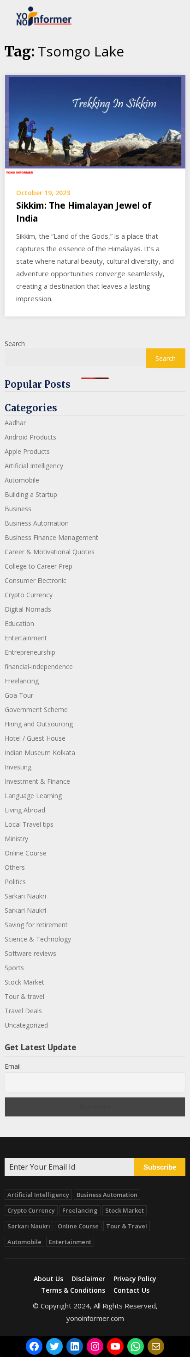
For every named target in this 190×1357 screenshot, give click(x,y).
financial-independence (39, 666)
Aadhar (15, 422)
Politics (15, 881)
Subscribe (159, 1167)
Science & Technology (38, 939)
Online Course (26, 853)
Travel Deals (23, 1010)
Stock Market (24, 982)
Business (18, 508)
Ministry (16, 838)
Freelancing (22, 680)
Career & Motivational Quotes (50, 551)
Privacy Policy (134, 1279)
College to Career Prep (38, 566)
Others (15, 867)
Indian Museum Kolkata (40, 752)
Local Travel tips (29, 824)
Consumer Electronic (35, 580)
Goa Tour (19, 695)
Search (15, 343)
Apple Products (27, 451)
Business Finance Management (51, 537)
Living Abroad (25, 810)
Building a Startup (31, 494)
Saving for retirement (36, 924)
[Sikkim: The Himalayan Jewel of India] (95, 125)
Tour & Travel (126, 1226)
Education (19, 623)
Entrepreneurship (30, 652)
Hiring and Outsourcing (39, 723)
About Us (48, 1279)
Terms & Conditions (73, 1290)
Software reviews (30, 953)
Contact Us (131, 1290)
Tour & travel (24, 996)
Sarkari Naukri (25, 896)
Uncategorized (26, 1025)
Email (13, 1066)
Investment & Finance (37, 781)
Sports (14, 967)
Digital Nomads (28, 609)
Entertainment (26, 637)
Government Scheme (36, 709)
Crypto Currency (29, 594)
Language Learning (33, 795)
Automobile (22, 480)
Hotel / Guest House (35, 738)
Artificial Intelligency (34, 465)
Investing (18, 766)
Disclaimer (88, 1279)
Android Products (30, 437)
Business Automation (37, 523)
